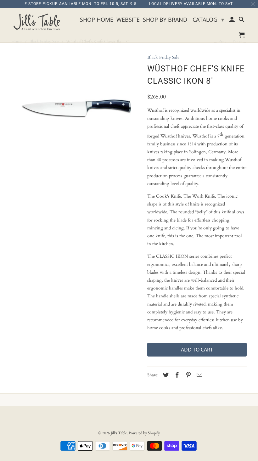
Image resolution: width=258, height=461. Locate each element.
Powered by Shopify (144, 433)
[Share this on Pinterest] (187, 375)
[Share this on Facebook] (176, 375)
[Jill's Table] (38, 22)
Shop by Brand (165, 19)
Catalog (208, 19)
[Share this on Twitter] (165, 375)
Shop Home (96, 19)
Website (128, 19)
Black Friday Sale (163, 57)
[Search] (242, 20)
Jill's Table (119, 433)
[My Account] (232, 20)
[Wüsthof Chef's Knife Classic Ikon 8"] (76, 108)
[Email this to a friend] (199, 375)
